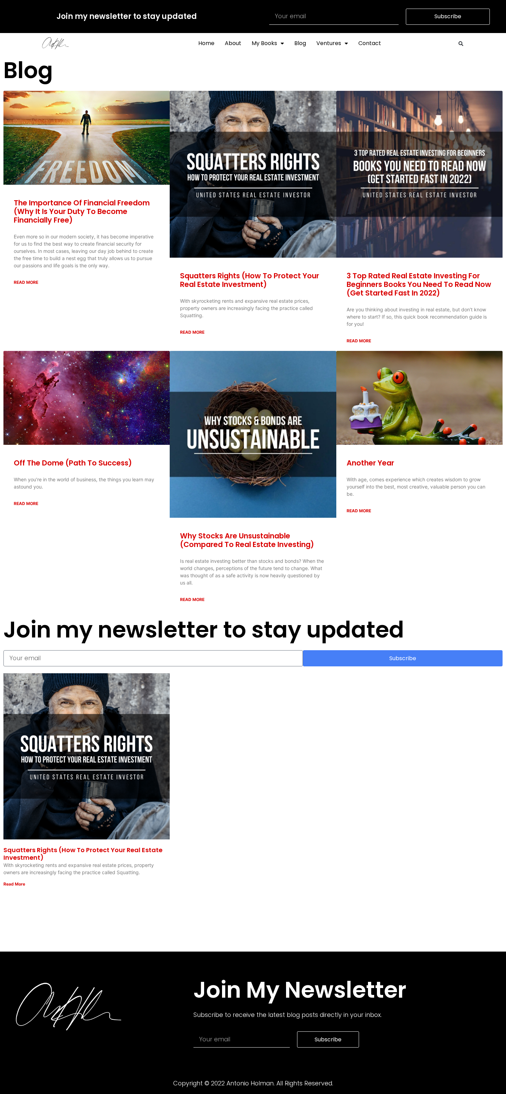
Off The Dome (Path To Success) (73, 463)
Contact (369, 43)
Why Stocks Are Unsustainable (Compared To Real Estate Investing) (247, 540)
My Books (264, 43)
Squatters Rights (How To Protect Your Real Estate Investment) (249, 280)
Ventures (328, 43)
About (233, 43)
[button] (460, 43)
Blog (300, 43)
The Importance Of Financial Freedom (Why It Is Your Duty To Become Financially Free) (82, 211)
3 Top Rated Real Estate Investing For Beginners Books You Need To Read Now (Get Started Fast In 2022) (419, 284)
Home (206, 43)
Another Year (370, 463)
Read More (26, 282)
